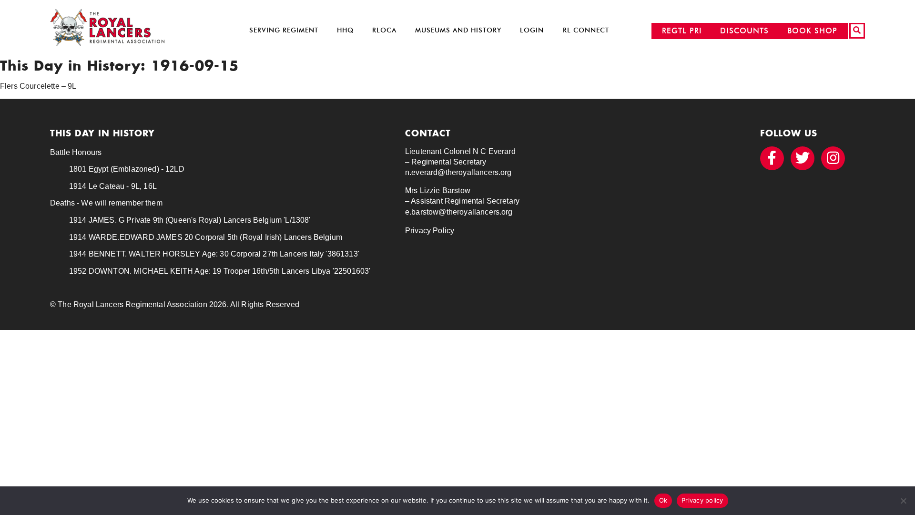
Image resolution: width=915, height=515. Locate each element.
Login (532, 30)
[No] (903, 500)
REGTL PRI (682, 30)
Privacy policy (702, 500)
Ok (663, 500)
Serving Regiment (283, 30)
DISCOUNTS (744, 30)
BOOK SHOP (812, 30)
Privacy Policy (429, 231)
